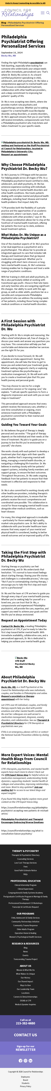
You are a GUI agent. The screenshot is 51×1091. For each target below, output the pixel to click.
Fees (26, 866)
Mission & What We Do (25, 970)
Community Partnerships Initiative (25, 921)
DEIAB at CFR (25, 1000)
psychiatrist (36, 62)
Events (25, 955)
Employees (25, 1077)
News (25, 951)
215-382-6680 (25, 1022)
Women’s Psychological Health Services (25, 937)
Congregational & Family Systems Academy (25, 892)
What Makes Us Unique (25, 974)
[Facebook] (20, 1061)
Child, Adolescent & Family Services (25, 918)
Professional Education (26, 881)
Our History (25, 977)
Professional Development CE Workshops (25, 903)
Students (25, 1083)
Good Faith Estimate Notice (25, 870)
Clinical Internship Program (25, 885)
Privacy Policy (25, 1086)
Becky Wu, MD (8, 55)
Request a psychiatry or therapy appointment (17, 698)
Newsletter (25, 1048)
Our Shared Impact (25, 981)
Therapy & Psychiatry (25, 851)
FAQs (25, 874)
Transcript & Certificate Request (25, 907)
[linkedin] (30, 1061)
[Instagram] (25, 1061)
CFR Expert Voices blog (16, 775)
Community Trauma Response (25, 925)
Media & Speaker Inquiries (25, 1004)
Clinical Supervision (25, 889)
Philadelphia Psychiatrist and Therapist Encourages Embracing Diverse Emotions (22, 821)
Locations (25, 993)
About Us (25, 966)
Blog (3, 22)
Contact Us (25, 1035)
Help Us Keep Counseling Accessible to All (25, 3)
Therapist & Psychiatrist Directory (25, 855)
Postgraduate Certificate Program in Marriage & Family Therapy (25, 898)
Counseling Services (25, 859)
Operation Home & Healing (25, 933)
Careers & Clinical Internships (25, 997)
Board (25, 1080)
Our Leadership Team (25, 989)
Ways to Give (25, 985)
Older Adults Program (25, 929)
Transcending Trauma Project (26, 959)
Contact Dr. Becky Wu (12, 626)
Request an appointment (14, 154)
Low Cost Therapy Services (25, 863)
